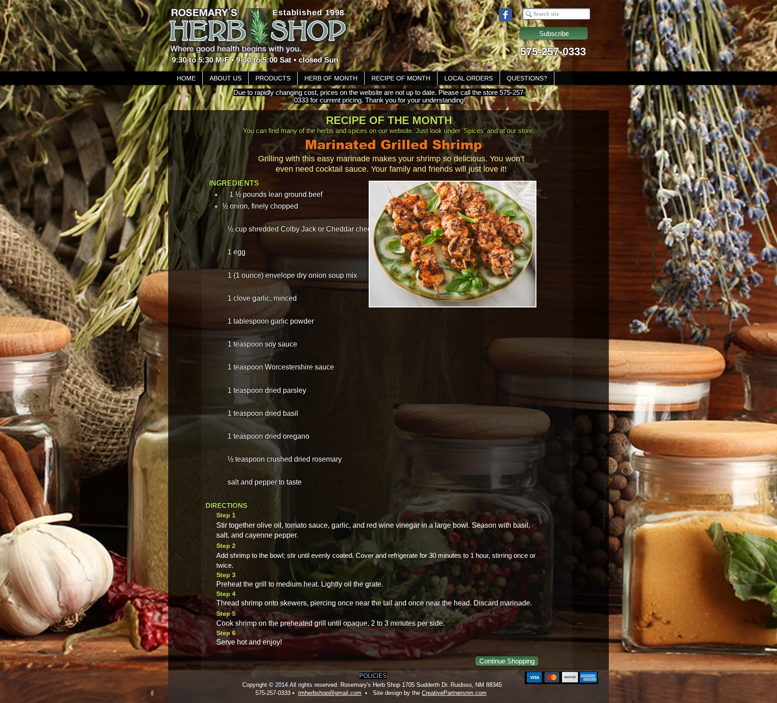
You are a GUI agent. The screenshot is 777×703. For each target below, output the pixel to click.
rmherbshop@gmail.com (330, 693)
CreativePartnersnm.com (454, 693)
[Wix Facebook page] (505, 15)
